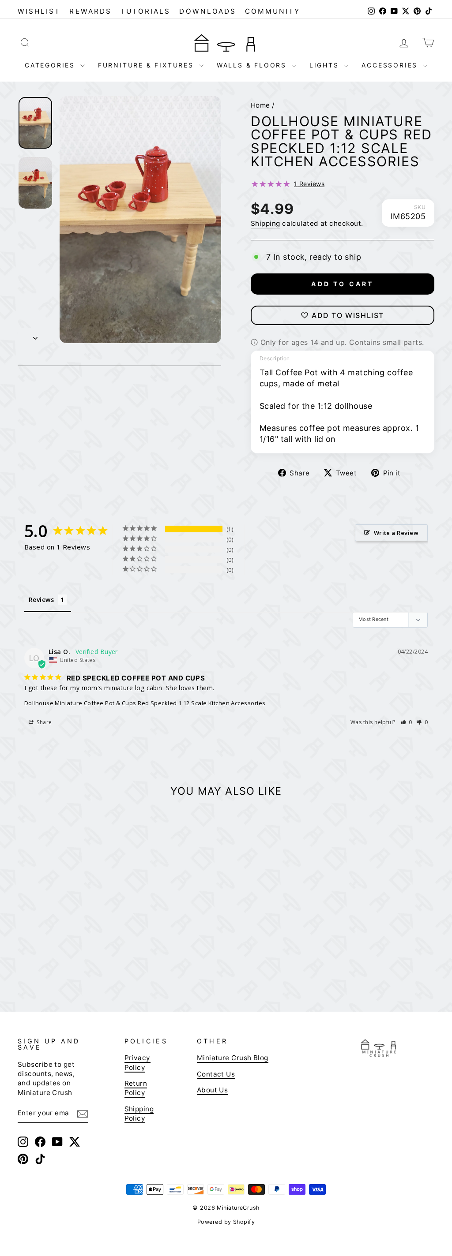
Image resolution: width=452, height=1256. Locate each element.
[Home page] (226, 42)
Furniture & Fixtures (147, 65)
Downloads (207, 11)
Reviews (309, 183)
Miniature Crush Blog (232, 1058)
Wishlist (39, 11)
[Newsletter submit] (82, 1113)
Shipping (265, 223)
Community (273, 11)
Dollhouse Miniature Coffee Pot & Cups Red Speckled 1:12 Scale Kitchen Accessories (144, 703)
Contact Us (216, 1074)
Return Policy (135, 1088)
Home (260, 105)
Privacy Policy (137, 1062)
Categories (51, 65)
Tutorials (146, 11)
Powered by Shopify (226, 1222)
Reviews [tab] (41, 599)
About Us (212, 1090)
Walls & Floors (253, 65)
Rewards (90, 11)
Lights (325, 65)
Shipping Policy (139, 1113)
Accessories (391, 65)
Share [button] (43, 722)
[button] (406, 722)
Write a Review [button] (396, 533)
